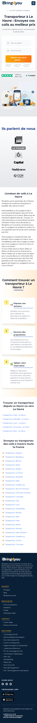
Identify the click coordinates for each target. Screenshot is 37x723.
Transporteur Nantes (13, 513)
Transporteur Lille (12, 501)
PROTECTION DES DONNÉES (12, 717)
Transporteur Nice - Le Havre (13, 431)
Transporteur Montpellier (15, 509)
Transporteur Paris (12, 521)
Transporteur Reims (13, 525)
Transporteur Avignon (13, 453)
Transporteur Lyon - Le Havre (14, 423)
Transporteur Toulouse (14, 544)
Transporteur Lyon (12, 505)
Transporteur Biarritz (13, 461)
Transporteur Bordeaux (14, 457)
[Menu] (33, 3)
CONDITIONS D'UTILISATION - (13, 716)
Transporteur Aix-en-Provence (17, 489)
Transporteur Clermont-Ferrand (17, 493)
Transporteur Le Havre (14, 473)
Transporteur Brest (12, 465)
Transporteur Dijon (12, 481)
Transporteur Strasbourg (15, 485)
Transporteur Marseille (14, 477)
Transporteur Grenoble (14, 497)
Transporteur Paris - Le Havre (14, 415)
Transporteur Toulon (13, 540)
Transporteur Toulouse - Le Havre (15, 427)
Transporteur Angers (13, 469)
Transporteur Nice (12, 517)
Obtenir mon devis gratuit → (19, 59)
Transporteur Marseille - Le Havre (15, 419)
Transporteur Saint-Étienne (16, 533)
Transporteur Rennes (13, 529)
